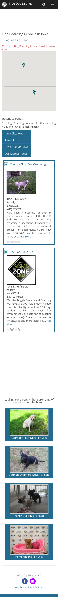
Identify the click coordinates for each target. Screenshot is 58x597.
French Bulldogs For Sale (29, 515)
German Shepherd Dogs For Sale (29, 474)
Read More (25, 236)
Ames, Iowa (12, 140)
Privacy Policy (19, 587)
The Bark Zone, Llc (18, 252)
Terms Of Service (36, 587)
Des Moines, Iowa (16, 153)
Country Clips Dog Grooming (25, 164)
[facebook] (25, 581)
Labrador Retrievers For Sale (29, 437)
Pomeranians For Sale (29, 557)
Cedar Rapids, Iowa (17, 147)
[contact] (33, 581)
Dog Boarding (12, 40)
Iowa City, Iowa (14, 133)
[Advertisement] (29, 19)
